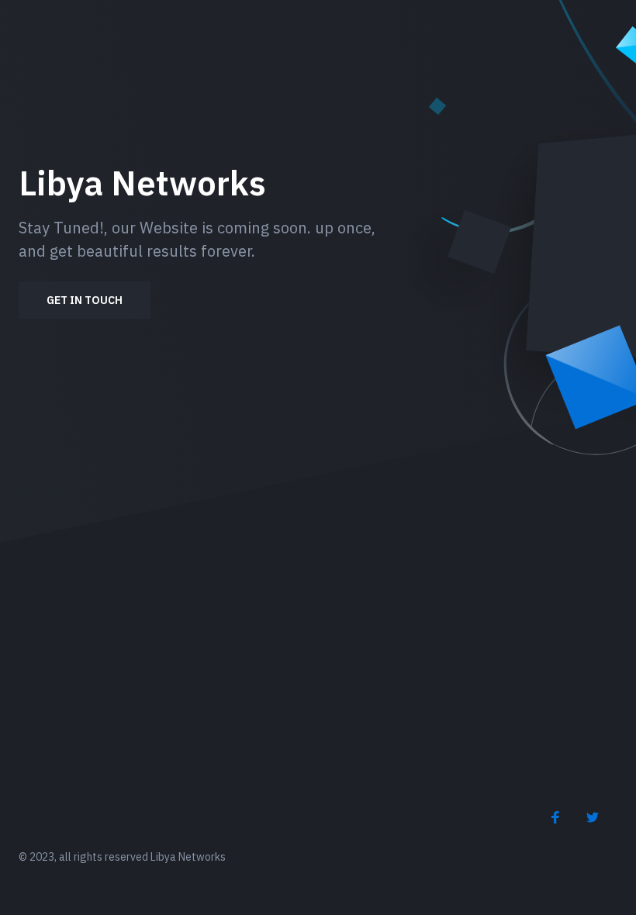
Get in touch (85, 300)
